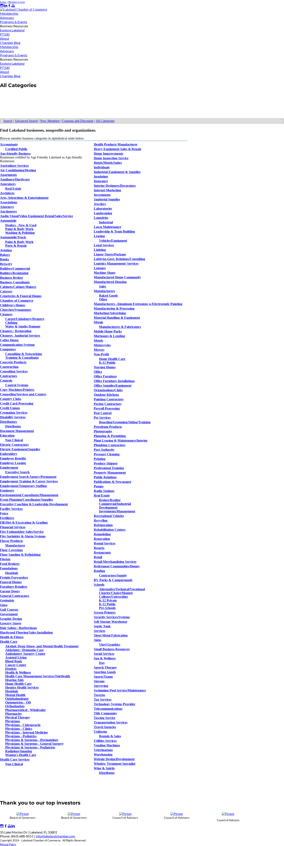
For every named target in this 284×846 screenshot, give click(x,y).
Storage (99, 681)
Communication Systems (17, 344)
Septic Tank (102, 626)
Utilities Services (105, 741)
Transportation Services (110, 722)
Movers (99, 349)
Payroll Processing (107, 408)
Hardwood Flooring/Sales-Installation (26, 632)
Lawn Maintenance (107, 227)
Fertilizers (7, 518)
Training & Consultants (22, 357)
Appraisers (8, 184)
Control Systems (16, 385)
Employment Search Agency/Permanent (28, 476)
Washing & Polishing (20, 232)
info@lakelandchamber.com (55, 836)
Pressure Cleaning (107, 454)
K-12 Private (108, 600)
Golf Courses (9, 609)
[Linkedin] (5, 5)
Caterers (6, 291)
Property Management (110, 472)
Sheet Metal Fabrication (111, 635)
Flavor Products (11, 541)
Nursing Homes (105, 367)
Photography (103, 431)
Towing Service (104, 718)
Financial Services (12, 527)
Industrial (106, 222)
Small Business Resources (112, 649)
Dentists (10, 668)
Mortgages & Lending (109, 336)
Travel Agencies (105, 727)
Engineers (7, 490)
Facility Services (11, 509)
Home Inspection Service (111, 158)
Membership (9, 13)
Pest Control (102, 413)
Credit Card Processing (16, 403)
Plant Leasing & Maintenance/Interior (121, 440)
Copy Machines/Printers (17, 389)
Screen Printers (105, 612)
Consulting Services (14, 371)
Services (99, 631)
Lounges (100, 268)
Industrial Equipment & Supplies (117, 172)
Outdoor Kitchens (106, 394)
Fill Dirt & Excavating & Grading (24, 522)
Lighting (100, 250)
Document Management (17, 431)
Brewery (6, 264)
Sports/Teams (103, 676)
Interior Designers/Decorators (115, 185)
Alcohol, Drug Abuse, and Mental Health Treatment (41, 646)
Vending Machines (107, 745)
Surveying (101, 686)
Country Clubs (10, 399)
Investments (102, 195)
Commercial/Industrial (115, 504)
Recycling (100, 520)
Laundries (101, 217)
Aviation (6, 250)
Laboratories (103, 208)
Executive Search (17, 472)
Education (7, 435)
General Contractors (14, 596)
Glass (3, 605)
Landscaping (103, 213)
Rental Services (104, 543)
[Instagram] (2, 5)
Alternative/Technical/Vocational (122, 589)
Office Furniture (105, 376)
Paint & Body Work (19, 229)
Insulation (101, 176)
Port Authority (104, 449)
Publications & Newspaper (112, 481)
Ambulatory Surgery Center (25, 653)
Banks (4, 259)
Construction (9, 367)
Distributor (13, 426)
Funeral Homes (11, 582)
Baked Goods (108, 295)
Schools (99, 584)
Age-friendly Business (15, 153)
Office (98, 372)
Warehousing (103, 754)
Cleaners (6, 314)
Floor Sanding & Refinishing (20, 554)
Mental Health (15, 695)
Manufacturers (104, 291)
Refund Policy (8, 844)
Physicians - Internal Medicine (26, 732)
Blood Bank (13, 661)
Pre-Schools (107, 608)
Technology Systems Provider (114, 704)
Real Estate (13, 188)
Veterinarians (103, 750)
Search (7, 121)
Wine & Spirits (104, 768)
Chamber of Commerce (16, 300)
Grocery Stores (10, 623)
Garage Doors (10, 591)
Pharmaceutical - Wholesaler (25, 710)
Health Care (8, 641)
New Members (50, 121)
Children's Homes (12, 305)
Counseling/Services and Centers (23, 394)
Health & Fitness (11, 637)
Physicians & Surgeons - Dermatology (31, 740)
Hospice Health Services (22, 687)
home (3, 2)
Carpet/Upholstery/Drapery (24, 319)
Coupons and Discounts (77, 121)
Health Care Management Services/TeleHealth (37, 676)
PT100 (5, 34)
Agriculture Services (14, 165)
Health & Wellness (18, 672)
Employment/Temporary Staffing (23, 486)
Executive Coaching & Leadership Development (34, 504)
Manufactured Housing (110, 282)
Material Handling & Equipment (117, 317)
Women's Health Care (20, 755)
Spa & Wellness (105, 658)
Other (103, 299)
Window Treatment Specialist (114, 763)
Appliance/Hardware (15, 179)
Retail (98, 557)
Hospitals (11, 573)
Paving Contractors (107, 404)
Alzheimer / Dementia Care (24, 650)
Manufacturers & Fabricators (120, 327)
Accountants (9, 144)
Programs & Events (13, 22)
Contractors (8, 376)
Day (102, 663)
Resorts (99, 548)
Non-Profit (101, 354)
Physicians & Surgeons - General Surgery (34, 743)
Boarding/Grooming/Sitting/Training (125, 422)
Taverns (99, 695)
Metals (98, 322)
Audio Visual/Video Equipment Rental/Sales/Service (36, 216)
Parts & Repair (16, 245)
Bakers (5, 255)
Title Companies (105, 713)
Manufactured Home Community (117, 277)
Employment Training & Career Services (29, 481)
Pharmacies (13, 713)
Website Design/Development (114, 759)
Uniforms (100, 731)
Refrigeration (103, 525)
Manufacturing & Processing (114, 308)
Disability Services (13, 417)
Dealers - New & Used (20, 225)
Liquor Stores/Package (110, 254)
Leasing (99, 236)
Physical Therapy (17, 717)
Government (9, 614)
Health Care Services (15, 759)
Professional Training (109, 468)
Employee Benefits (13, 458)
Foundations (9, 568)
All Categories (105, 121)
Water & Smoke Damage (22, 326)
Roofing (99, 571)
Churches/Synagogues (15, 309)
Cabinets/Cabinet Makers (18, 287)
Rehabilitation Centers (110, 529)
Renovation (102, 539)
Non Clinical (14, 440)
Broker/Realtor (110, 500)
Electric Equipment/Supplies (20, 449)
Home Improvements (108, 153)
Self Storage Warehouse (110, 621)
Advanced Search (26, 121)
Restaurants (102, 552)
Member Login (16, 2)
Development (108, 507)
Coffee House (9, 340)
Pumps (99, 486)
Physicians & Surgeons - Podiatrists (30, 747)
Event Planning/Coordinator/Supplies (26, 499)
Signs (97, 640)
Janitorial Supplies (107, 199)
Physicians (12, 721)
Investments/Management (117, 511)
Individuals (102, 167)
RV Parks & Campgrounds (113, 580)
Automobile (8, 220)
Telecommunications (108, 708)
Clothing (11, 322)
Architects (7, 193)
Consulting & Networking (23, 354)
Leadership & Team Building (114, 231)
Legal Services (104, 245)
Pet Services (102, 417)
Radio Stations (104, 491)
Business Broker (11, 277)
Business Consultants (15, 282)
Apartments (8, 175)
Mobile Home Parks (108, 331)
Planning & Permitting (110, 436)
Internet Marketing (107, 190)
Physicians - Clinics (18, 728)
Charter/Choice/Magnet (116, 593)
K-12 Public (107, 362)
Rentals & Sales (110, 736)
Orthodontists (15, 706)
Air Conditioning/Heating (18, 170)
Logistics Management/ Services (116, 263)
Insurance (101, 181)
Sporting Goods (105, 672)
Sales (102, 286)
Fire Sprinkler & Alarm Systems (23, 536)
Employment (9, 467)
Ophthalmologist (16, 698)
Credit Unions (10, 408)
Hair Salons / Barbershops (18, 628)
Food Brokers (10, 564)
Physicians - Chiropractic (23, 725)
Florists (5, 559)
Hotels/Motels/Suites (108, 162)
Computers (8, 349)
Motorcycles (102, 345)
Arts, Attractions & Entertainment (24, 197)
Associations (8, 202)
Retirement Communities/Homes (117, 566)
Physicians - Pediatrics (21, 736)
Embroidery (8, 454)
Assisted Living (16, 657)
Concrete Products (13, 362)
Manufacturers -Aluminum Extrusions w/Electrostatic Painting (138, 304)
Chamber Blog (10, 43)
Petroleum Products (108, 427)
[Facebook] (9, 5)
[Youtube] (13, 5)
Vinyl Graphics (109, 644)
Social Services (104, 653)
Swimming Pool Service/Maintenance (120, 690)
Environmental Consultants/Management (29, 495)
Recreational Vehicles (109, 516)
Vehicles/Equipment (113, 240)
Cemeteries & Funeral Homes (21, 296)
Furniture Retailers (13, 586)
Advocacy (7, 18)
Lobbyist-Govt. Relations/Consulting (119, 259)
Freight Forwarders (14, 577)
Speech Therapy (105, 667)
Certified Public (16, 149)
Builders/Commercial (15, 268)
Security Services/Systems (112, 617)
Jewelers (100, 204)
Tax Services (102, 699)
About (4, 38)
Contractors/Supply (113, 575)
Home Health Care (18, 683)
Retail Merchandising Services (115, 561)
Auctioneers (8, 211)
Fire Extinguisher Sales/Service (22, 531)
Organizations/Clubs (108, 390)
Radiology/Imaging (18, 751)
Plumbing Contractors (109, 445)
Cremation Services (13, 412)
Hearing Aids (14, 680)
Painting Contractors (108, 399)
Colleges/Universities (113, 596)
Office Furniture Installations (114, 381)
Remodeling (102, 534)
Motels (98, 340)
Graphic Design (11, 618)
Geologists (7, 600)
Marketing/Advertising (110, 313)
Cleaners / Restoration (15, 331)
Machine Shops (104, 272)
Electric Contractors (14, 444)
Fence (4, 513)
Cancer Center (15, 665)
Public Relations (105, 477)
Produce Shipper (106, 463)
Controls (6, 380)
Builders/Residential (14, 273)
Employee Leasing (13, 463)
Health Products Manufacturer (115, 144)
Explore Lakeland (12, 30)
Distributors (8, 422)
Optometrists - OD (18, 702)
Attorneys (7, 207)
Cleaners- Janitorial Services (20, 335)
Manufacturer (15, 545)
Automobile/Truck (13, 237)
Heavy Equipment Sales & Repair (117, 149)
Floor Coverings (11, 550)
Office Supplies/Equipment (112, 385)
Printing (99, 459)
